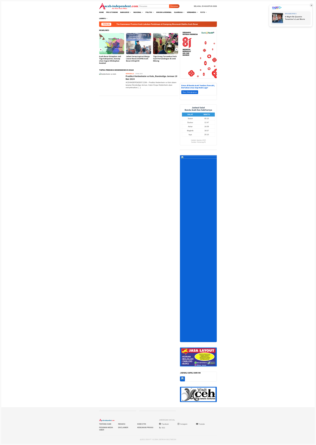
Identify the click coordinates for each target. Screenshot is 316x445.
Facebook (165, 421)
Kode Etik (141, 421)
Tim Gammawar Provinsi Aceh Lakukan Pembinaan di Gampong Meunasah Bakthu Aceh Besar (134, 24)
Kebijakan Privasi (145, 424)
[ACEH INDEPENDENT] (118, 6)
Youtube (202, 421)
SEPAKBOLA (130, 73)
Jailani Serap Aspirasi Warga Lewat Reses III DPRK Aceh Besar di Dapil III (138, 58)
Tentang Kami (105, 421)
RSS (163, 425)
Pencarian (174, 6)
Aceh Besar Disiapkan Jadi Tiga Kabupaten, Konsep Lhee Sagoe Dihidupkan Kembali (110, 59)
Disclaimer (123, 424)
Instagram (183, 421)
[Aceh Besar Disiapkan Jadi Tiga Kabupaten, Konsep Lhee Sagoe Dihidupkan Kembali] (111, 43)
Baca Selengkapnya (190, 89)
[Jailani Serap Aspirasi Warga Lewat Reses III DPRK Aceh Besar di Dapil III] (138, 43)
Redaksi (121, 421)
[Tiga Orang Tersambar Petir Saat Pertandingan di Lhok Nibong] (165, 43)
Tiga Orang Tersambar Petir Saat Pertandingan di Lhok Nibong (165, 58)
